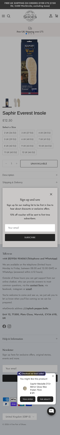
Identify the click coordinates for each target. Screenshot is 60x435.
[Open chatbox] (51, 411)
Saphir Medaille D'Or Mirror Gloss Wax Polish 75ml (40, 386)
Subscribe (29, 237)
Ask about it (45, 399)
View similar (28, 399)
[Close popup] (53, 376)
